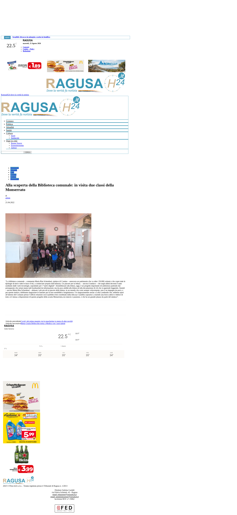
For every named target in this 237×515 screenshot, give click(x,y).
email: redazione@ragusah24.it (64, 495)
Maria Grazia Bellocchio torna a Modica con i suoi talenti (43, 323)
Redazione (26, 51)
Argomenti (14, 168)
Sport (13, 136)
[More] (63, 206)
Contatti (26, 47)
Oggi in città (11, 141)
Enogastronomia (17, 145)
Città (12, 172)
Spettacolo (15, 138)
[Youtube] (2, 56)
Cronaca (9, 121)
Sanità (9, 130)
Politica (9, 124)
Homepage (14, 179)
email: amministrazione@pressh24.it (64, 497)
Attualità (10, 127)
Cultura (9, 133)
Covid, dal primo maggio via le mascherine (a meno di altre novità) (47, 321)
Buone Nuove (16, 143)
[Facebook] (1, 56)
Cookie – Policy (28, 49)
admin (7, 198)
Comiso (13, 175)
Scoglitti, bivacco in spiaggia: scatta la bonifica (31, 37)
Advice (14, 148)
